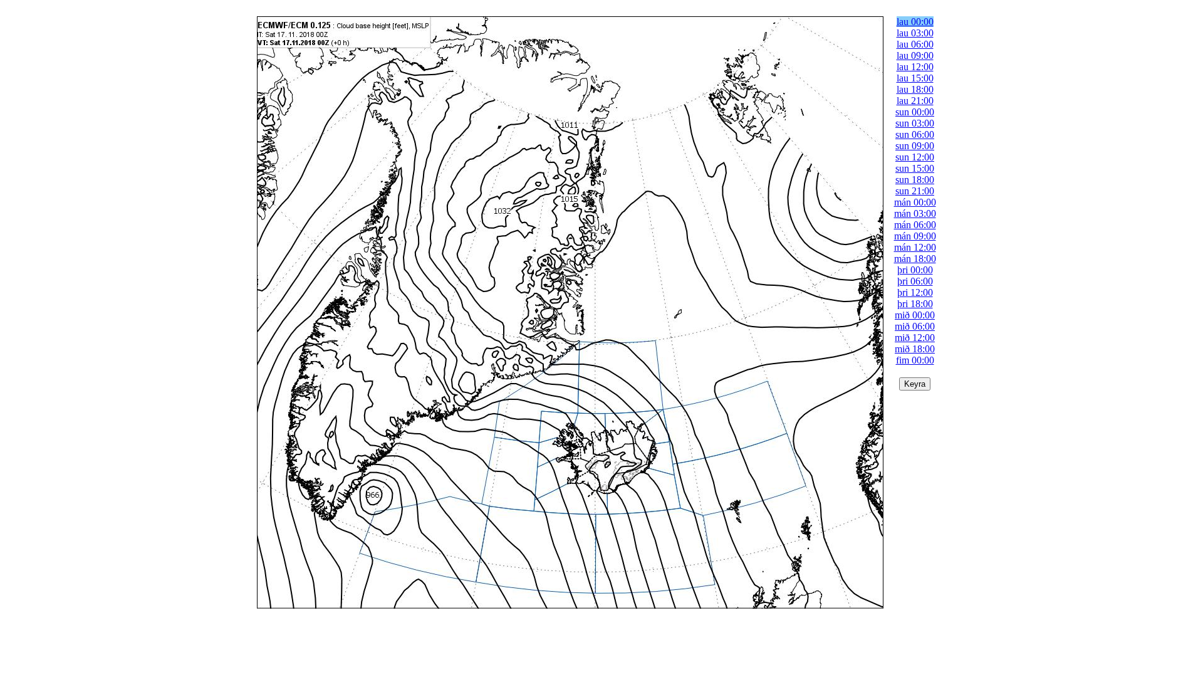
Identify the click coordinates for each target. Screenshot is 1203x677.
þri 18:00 (915, 303)
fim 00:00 (915, 360)
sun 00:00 (914, 112)
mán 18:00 (915, 258)
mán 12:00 (915, 247)
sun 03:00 (914, 123)
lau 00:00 (915, 21)
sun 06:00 (914, 134)
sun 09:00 (914, 145)
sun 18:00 (914, 179)
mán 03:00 (915, 213)
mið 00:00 (915, 315)
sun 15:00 (914, 168)
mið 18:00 (915, 349)
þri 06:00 (915, 281)
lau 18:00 (915, 89)
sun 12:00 (914, 157)
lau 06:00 (915, 44)
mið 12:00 (915, 337)
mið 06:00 (915, 326)
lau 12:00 (915, 66)
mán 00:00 (915, 202)
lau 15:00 (915, 78)
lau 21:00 (915, 100)
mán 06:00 (915, 224)
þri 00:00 (915, 270)
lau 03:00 (915, 33)
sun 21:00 (914, 191)
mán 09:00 (915, 236)
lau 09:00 (915, 55)
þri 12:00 (915, 292)
